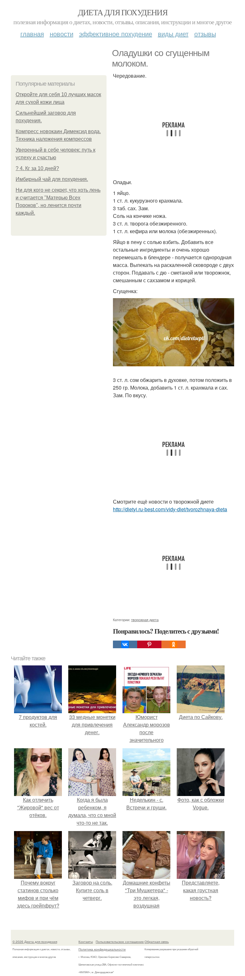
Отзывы (205, 33)
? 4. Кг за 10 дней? (37, 168)
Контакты (85, 941)
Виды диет (173, 33)
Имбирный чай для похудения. (52, 179)
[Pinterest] (149, 644)
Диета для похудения (122, 12)
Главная (32, 33)
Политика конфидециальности (102, 949)
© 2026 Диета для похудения (34, 941)
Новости (61, 33)
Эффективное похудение (115, 33)
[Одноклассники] (173, 644)
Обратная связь (157, 941)
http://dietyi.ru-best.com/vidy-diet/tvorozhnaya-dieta (170, 509)
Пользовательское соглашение (120, 941)
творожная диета (145, 619)
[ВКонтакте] (125, 644)
